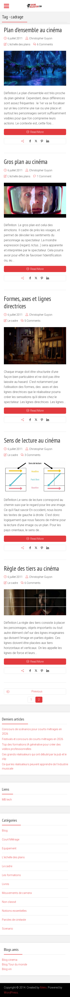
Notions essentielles (14, 910)
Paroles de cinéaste (14, 919)
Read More (37, 132)
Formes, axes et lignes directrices (27, 302)
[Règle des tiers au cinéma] (35, 602)
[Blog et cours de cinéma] (35, 5)
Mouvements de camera (17, 892)
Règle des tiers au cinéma (31, 568)
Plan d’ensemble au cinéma (33, 30)
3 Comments (32, 455)
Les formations (11, 875)
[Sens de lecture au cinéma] (35, 476)
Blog (5, 830)
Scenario (7, 928)
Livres (5, 884)
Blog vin (7, 969)
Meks (43, 987)
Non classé (9, 901)
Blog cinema (9, 959)
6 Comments (45, 44)
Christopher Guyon (40, 38)
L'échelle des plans (19, 44)
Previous (37, 691)
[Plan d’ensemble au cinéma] (35, 68)
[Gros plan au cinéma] (35, 200)
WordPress (11, 992)
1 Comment (44, 176)
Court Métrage (10, 839)
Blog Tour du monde (14, 964)
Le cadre (13, 320)
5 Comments (32, 320)
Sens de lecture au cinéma (32, 440)
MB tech (7, 799)
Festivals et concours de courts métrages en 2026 (32, 739)
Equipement (9, 848)
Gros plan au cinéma (25, 162)
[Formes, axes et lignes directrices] (35, 346)
